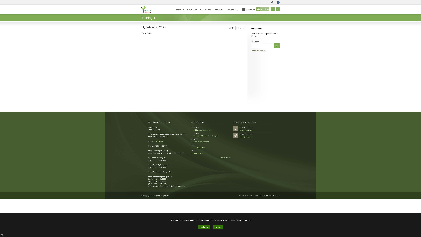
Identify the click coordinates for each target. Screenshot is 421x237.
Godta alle (204, 227)
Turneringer (231, 9)
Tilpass (218, 227)
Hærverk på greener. (201, 142)
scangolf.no (275, 195)
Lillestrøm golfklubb (162, 195)
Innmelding (192, 9)
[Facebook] (278, 2)
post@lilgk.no (159, 141)
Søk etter (255, 41)
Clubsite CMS (263, 195)
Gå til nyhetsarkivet (258, 51)
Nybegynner (205, 9)
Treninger (218, 9)
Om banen (179, 9)
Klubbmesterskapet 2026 (202, 130)
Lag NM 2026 (198, 153)
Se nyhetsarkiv (225, 158)
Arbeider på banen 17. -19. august (206, 136)
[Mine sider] (272, 2)
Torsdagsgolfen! (199, 147)
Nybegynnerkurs (246, 130)
